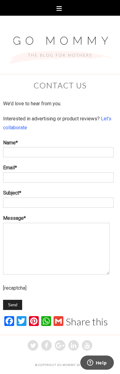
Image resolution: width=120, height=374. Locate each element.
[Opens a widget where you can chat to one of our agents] (97, 363)
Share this (87, 322)
